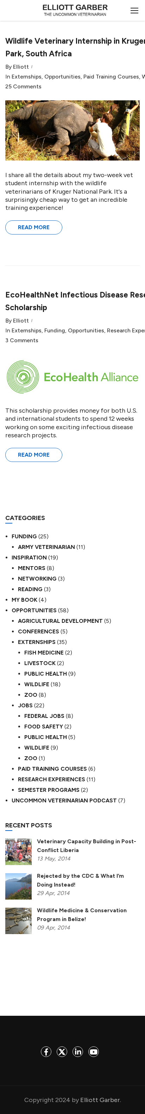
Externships (27, 77)
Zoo (30, 694)
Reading (30, 589)
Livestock (40, 663)
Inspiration (29, 557)
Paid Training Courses (111, 77)
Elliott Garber (100, 1100)
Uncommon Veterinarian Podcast (64, 800)
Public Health (45, 673)
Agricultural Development (60, 621)
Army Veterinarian (46, 547)
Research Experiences (51, 779)
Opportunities (62, 77)
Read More (34, 227)
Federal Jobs (44, 716)
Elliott (21, 67)
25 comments (23, 86)
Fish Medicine (44, 652)
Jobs (25, 705)
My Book (24, 599)
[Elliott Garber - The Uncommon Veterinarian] (75, 12)
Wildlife (36, 684)
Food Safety (43, 726)
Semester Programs (49, 790)
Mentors (31, 568)
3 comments (21, 340)
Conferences (38, 631)
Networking (37, 578)
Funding (54, 330)
